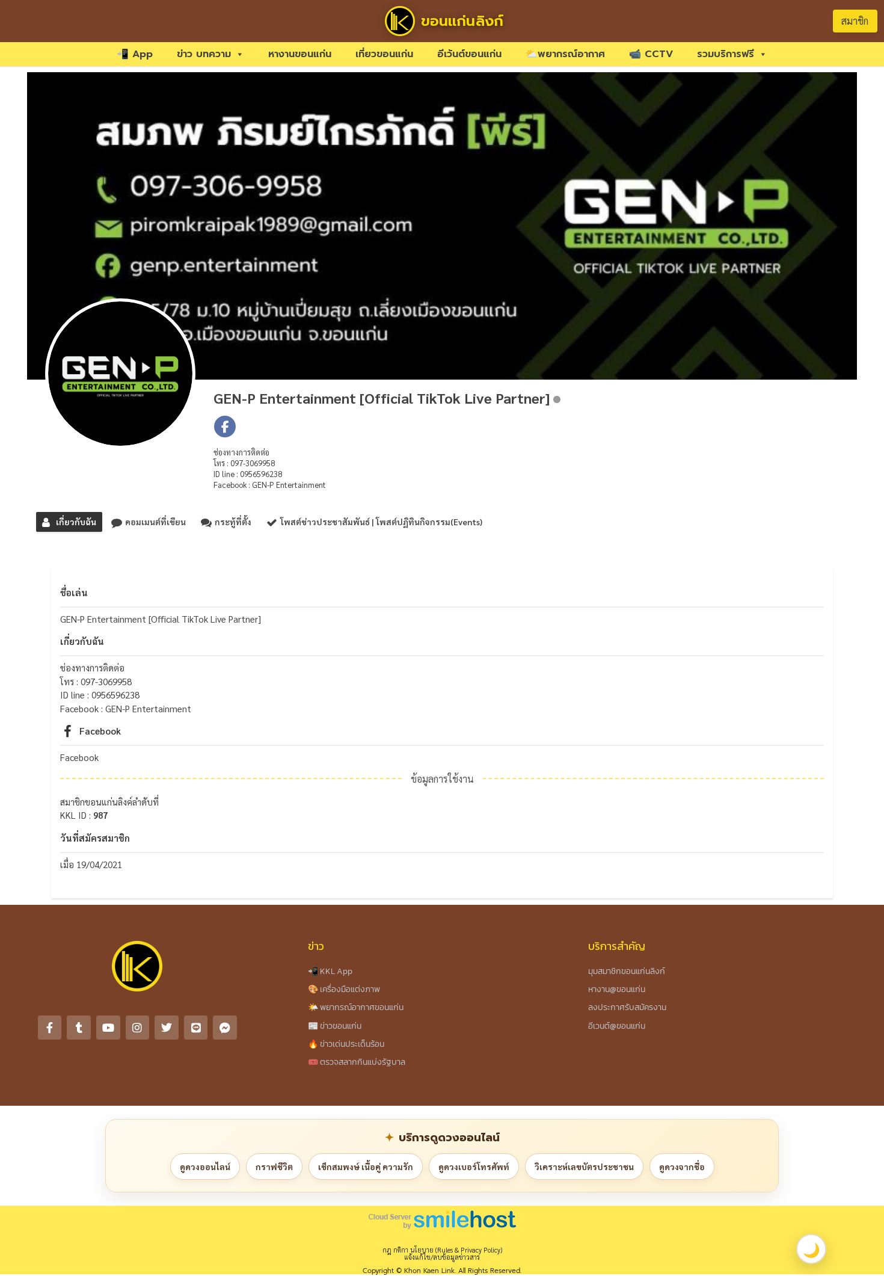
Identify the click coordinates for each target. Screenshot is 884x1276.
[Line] (196, 1028)
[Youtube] (108, 1028)
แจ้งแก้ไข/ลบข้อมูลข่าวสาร (442, 1257)
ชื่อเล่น (74, 592)
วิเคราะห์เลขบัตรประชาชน (584, 1166)
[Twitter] (167, 1028)
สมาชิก (854, 20)
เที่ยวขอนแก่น (384, 54)
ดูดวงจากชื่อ (682, 1166)
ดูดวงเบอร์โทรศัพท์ (473, 1166)
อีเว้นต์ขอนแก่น (469, 54)
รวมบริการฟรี (725, 54)
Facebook (100, 730)
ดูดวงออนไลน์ (205, 1166)
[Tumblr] (79, 1028)
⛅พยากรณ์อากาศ (565, 54)
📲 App (135, 54)
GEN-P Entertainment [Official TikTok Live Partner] (381, 397)
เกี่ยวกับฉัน (82, 641)
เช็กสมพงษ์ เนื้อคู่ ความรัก (365, 1166)
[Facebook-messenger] (225, 1028)
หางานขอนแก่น (299, 54)
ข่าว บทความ (204, 54)
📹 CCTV (651, 54)
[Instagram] (138, 1028)
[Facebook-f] (50, 1028)
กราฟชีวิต (274, 1166)
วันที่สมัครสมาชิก (95, 837)
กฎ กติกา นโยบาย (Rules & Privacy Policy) (442, 1249)
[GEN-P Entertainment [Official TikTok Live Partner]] (120, 373)
